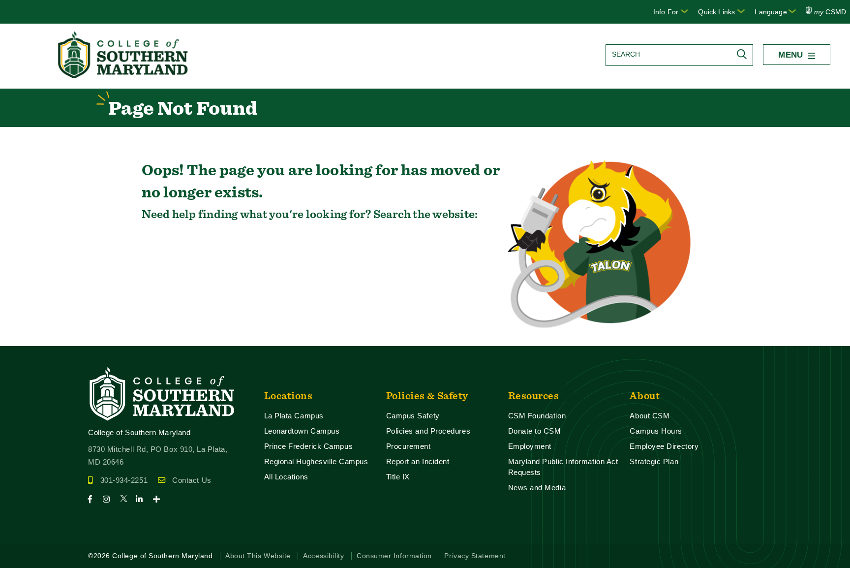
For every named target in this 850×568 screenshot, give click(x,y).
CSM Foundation (537, 415)
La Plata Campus (294, 415)
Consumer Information (394, 556)
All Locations (286, 477)
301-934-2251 (124, 480)
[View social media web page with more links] (159, 499)
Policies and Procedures (428, 431)
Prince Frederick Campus (308, 446)
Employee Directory (664, 446)
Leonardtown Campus (302, 431)
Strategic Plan (654, 461)
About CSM (649, 415)
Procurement (408, 446)
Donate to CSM (534, 431)
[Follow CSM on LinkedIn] (143, 499)
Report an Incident (418, 461)
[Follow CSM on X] (126, 499)
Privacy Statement (474, 556)
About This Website (258, 556)
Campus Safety (413, 415)
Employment (529, 446)
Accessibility (323, 556)
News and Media (537, 487)
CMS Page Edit (27, 338)
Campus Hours (656, 431)
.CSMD (830, 12)
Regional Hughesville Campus (316, 461)
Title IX (398, 477)
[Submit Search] (744, 54)
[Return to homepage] (124, 75)
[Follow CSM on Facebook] (94, 499)
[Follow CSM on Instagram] (110, 499)
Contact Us (191, 480)
